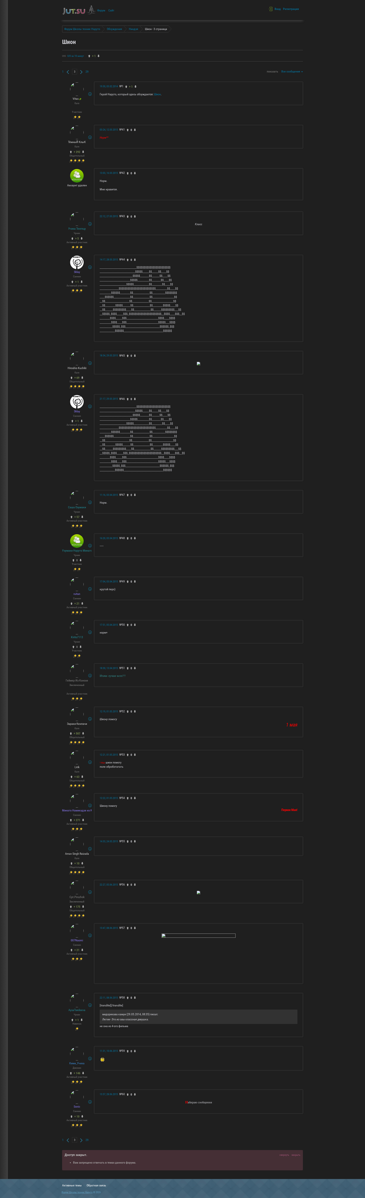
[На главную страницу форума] (80, 10)
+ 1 (77, 281)
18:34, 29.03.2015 (109, 355)
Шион (157, 94)
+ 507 (77, 733)
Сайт (111, 10)
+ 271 (77, 820)
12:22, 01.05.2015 (109, 798)
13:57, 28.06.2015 (109, 1094)
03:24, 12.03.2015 (109, 129)
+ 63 (76, 776)
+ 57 (76, 517)
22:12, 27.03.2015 (109, 216)
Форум (101, 10)
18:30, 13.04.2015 (109, 668)
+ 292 (77, 152)
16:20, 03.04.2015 (109, 538)
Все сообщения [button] (291, 71)
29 (87, 71)
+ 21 (76, 603)
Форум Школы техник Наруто (77, 1192)
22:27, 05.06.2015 (109, 884)
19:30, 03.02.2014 (109, 86)
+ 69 (76, 377)
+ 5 (77, 238)
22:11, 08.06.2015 (109, 997)
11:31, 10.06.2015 (109, 1050)
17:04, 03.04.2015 (109, 581)
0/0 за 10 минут (75, 56)
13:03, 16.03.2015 (109, 173)
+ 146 (77, 1073)
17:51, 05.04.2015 (109, 624)
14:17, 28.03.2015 (109, 259)
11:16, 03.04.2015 (109, 494)
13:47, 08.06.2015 (109, 928)
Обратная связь (96, 1185)
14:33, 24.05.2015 (109, 841)
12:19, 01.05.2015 (109, 711)
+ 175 (77, 906)
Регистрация (291, 9)
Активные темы (72, 1185)
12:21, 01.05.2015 (109, 754)
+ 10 (76, 863)
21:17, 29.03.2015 (109, 398)
